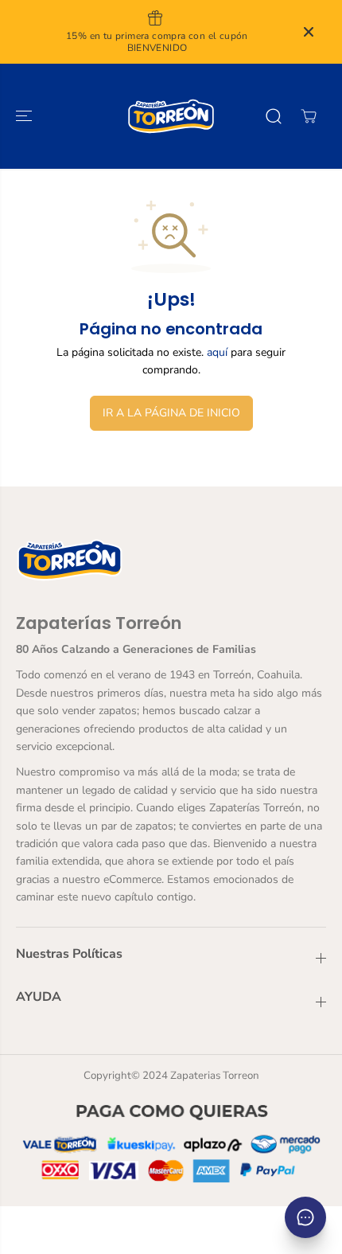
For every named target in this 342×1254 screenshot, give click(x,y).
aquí (217, 352)
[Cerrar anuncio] (308, 31)
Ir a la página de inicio (171, 412)
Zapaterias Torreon (214, 1075)
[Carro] (308, 116)
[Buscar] (273, 116)
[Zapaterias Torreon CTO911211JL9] (171, 116)
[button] (25, 116)
